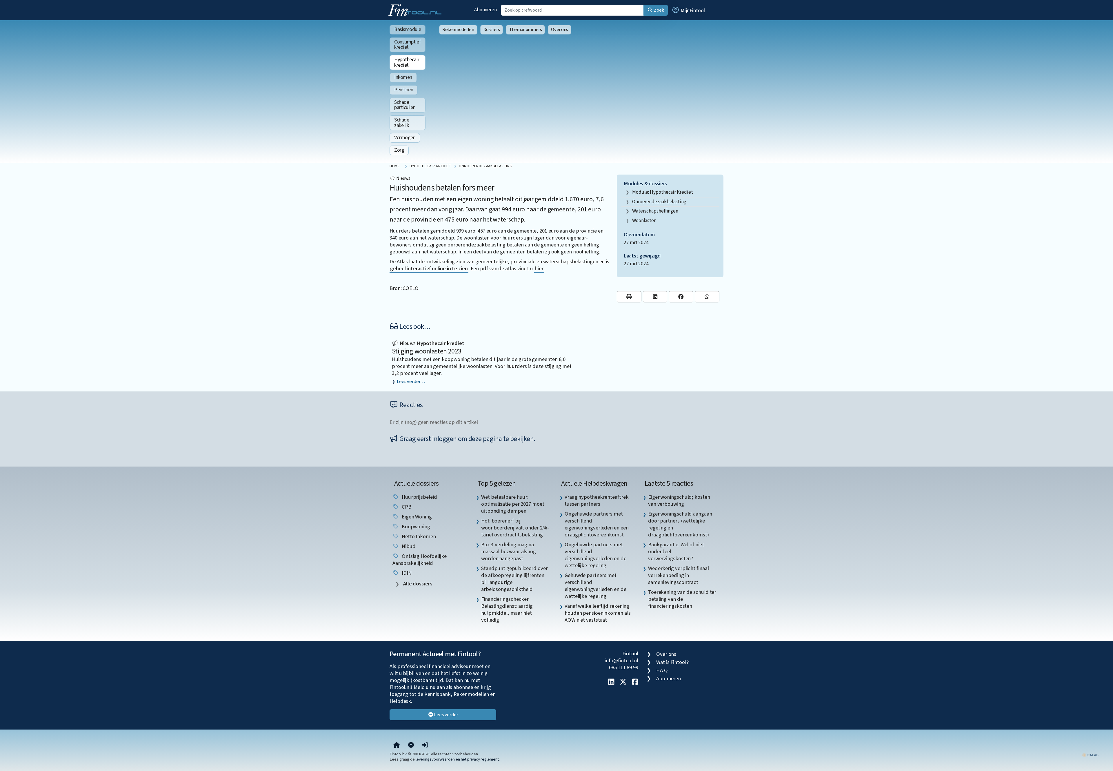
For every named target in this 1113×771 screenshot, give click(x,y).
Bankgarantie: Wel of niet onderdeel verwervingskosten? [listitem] (676, 551)
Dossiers (491, 29)
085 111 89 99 (623, 667)
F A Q (662, 670)
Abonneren (485, 9)
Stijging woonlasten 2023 (426, 351)
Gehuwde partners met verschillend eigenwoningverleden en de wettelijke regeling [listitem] (595, 586)
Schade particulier (404, 105)
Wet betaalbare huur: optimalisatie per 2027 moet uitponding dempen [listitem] (512, 504)
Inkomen (403, 77)
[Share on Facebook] (681, 296)
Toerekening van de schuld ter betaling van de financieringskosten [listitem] (682, 599)
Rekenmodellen (458, 29)
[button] (688, 10)
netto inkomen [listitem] (418, 536)
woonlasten (644, 220)
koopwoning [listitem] (415, 526)
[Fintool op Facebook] (635, 682)
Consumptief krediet (407, 44)
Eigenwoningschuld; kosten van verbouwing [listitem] (679, 500)
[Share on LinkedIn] (655, 296)
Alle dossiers (417, 583)
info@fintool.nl (621, 660)
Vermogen (404, 137)
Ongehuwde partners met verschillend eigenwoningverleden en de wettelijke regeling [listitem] (595, 555)
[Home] (397, 745)
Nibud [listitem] (408, 546)
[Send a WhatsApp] (707, 296)
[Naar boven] (411, 745)
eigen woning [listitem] (416, 516)
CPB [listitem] (406, 507)
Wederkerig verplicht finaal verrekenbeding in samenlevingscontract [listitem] (678, 575)
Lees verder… (411, 381)
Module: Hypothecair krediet (662, 192)
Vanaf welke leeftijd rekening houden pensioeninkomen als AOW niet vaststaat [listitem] (598, 613)
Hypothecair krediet (406, 62)
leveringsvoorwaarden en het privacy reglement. (458, 759)
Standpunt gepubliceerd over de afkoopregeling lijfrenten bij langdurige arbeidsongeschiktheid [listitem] (514, 579)
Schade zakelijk (401, 122)
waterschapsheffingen (655, 211)
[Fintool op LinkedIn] (611, 682)
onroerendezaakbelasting (659, 201)
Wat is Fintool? (672, 662)
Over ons (559, 29)
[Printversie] (629, 296)
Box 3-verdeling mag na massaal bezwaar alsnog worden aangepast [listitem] (508, 551)
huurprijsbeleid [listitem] (419, 497)
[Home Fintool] (416, 9)
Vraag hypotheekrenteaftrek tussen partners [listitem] (597, 500)
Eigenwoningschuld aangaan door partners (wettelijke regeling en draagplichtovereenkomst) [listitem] (680, 524)
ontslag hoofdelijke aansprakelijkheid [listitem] (419, 559)
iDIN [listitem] (406, 573)
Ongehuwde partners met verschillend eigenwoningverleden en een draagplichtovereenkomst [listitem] (597, 524)
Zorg (399, 150)
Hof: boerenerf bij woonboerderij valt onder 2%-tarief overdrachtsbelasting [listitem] (515, 527)
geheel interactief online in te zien (429, 268)
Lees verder (446, 715)
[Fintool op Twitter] (623, 682)
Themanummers (525, 29)
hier (539, 268)
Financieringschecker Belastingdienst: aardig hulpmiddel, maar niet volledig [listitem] (507, 609)
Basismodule (407, 29)
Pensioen (403, 89)
